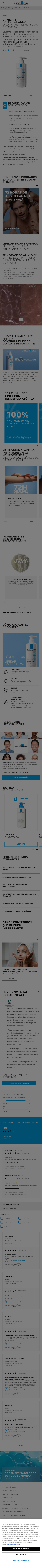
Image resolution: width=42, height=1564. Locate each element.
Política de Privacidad (13, 1544)
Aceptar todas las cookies (21, 1548)
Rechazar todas (21, 1554)
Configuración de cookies (21, 1560)
